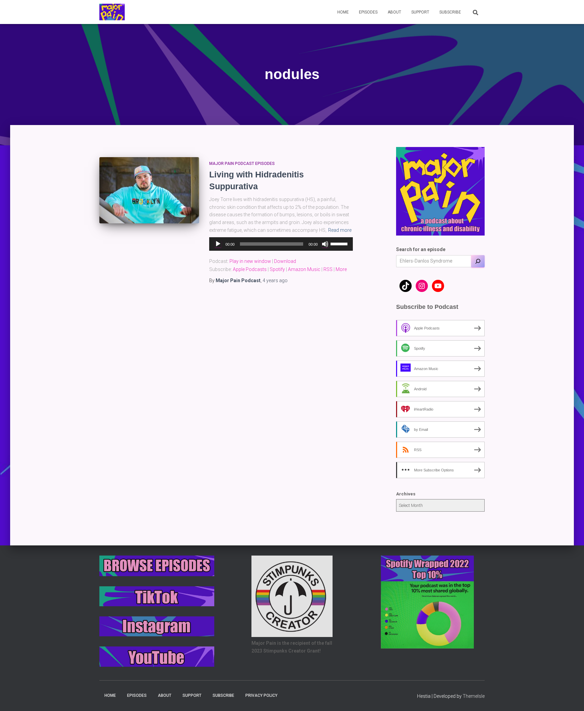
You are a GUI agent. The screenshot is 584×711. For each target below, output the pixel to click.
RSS (328, 269)
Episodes (368, 12)
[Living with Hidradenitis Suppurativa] (149, 190)
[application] (281, 244)
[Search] (478, 261)
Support (420, 12)
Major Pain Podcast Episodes (242, 163)
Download (285, 261)
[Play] (218, 244)
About (394, 12)
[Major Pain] (112, 12)
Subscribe (450, 12)
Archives (405, 493)
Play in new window (250, 261)
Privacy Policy (261, 695)
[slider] (340, 243)
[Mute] (325, 244)
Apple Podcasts (250, 269)
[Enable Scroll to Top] (570, 697)
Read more (339, 230)
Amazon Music (304, 269)
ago (275, 280)
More (341, 269)
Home (343, 12)
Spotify (277, 269)
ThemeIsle (474, 696)
